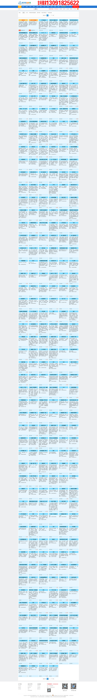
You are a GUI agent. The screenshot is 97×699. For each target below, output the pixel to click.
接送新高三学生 (63, 412)
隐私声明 (29, 687)
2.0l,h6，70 (43, 32)
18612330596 (53, 368)
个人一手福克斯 (43, 564)
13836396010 (73, 633)
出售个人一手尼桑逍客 (54, 615)
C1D (64, 387)
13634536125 (33, 557)
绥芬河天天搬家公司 (53, 20)
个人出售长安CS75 (23, 640)
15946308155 (43, 546)
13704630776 (23, 529)
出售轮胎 (33, 425)
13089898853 (43, 40)
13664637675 (43, 670)
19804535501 (23, 672)
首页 (20, 6)
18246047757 (23, 660)
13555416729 (33, 535)
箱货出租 (43, 108)
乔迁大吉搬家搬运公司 (64, 20)
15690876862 (63, 660)
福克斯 (74, 463)
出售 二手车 (33, 96)
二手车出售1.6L (74, 134)
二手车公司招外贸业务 (33, 121)
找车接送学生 (23, 121)
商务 (48, 6)
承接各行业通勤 (33, 134)
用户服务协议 (30, 685)
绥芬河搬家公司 (33, 45)
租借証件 (73, 501)
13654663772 (43, 205)
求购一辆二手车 (33, 463)
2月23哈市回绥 (43, 615)
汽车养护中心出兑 (23, 134)
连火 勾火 (63, 298)
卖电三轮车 (64, 197)
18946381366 (73, 419)
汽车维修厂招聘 (63, 653)
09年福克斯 (74, 425)
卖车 (53, 121)
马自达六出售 (53, 134)
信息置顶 (38, 687)
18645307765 (43, 644)
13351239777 (53, 329)
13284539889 (73, 267)
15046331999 (53, 469)
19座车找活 (33, 564)
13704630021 (33, 395)
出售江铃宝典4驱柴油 (53, 172)
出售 (74, 45)
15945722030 (23, 291)
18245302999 (23, 415)
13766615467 (33, 518)
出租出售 (33, 197)
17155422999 (23, 444)
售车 (74, 311)
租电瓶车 (63, 184)
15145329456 (63, 340)
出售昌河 (43, 539)
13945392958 (33, 176)
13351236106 (23, 87)
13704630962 (33, 254)
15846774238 (53, 643)
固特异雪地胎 (73, 387)
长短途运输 (50, 12)
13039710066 (33, 494)
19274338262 (73, 568)
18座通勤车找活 (43, 58)
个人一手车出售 (53, 159)
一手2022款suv (43, 134)
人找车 (33, 108)
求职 (30, 6)
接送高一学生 (23, 273)
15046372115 (23, 65)
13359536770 (33, 582)
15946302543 (43, 407)
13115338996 (63, 381)
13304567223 (53, 658)
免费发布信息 (75, 6)
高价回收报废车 (53, 83)
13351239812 (63, 442)
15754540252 (53, 443)
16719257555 (33, 379)
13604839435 (63, 364)
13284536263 (63, 179)
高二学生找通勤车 (23, 615)
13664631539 (33, 480)
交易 (37, 6)
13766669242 (33, 214)
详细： (20, 12)
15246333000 (73, 645)
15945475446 (43, 367)
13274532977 (43, 276)
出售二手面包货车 (23, 412)
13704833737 (53, 266)
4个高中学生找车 (23, 235)
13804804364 (33, 547)
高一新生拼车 (43, 172)
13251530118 (73, 507)
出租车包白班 (73, 577)
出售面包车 (23, 159)
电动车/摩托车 (44, 12)
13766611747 (73, 457)
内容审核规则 (30, 690)
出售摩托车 (33, 235)
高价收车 (43, 96)
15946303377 (73, 365)
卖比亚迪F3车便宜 (53, 640)
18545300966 (33, 345)
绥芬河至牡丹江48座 (63, 539)
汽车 (44, 6)
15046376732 (53, 177)
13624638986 (43, 188)
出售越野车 (43, 70)
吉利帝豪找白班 (23, 539)
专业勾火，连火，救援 (43, 387)
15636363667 (43, 433)
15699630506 (43, 607)
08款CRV (23, 184)
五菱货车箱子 (33, 526)
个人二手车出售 (33, 311)
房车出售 (33, 159)
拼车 (74, 83)
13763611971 (63, 250)
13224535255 (73, 153)
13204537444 (23, 228)
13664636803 (43, 632)
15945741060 (43, 291)
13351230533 (73, 142)
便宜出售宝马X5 (33, 172)
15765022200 (33, 610)
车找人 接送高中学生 (63, 70)
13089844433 (63, 557)
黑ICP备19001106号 (48, 695)
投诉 (28, 688)
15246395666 (33, 154)
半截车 (23, 425)
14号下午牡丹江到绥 (73, 615)
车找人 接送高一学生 (74, 70)
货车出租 (53, 96)
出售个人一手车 (23, 387)
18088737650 (23, 517)
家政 (34, 6)
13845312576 (53, 253)
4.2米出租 (53, 108)
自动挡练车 (23, 45)
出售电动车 (33, 640)
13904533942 (63, 264)
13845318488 (23, 175)
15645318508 (63, 228)
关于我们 (19, 685)
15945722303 (23, 306)
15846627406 (73, 530)
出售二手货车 (53, 501)
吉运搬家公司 (43, 45)
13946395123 (73, 518)
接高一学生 (23, 374)
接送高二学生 (63, 577)
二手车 (26, 12)
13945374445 (43, 99)
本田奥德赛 (64, 425)
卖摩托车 (73, 108)
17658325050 (73, 377)
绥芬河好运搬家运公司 (33, 32)
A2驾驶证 (63, 640)
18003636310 (33, 263)
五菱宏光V (53, 577)
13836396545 (63, 597)
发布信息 (38, 685)
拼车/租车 (38, 12)
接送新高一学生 (33, 412)
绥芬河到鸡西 (63, 159)
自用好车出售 (43, 83)
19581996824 (63, 187)
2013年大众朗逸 (53, 564)
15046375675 (33, 142)
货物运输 (23, 336)
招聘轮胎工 (54, 32)
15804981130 (53, 607)
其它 (58, 6)
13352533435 (53, 77)
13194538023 (23, 573)
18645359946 (33, 631)
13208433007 (73, 443)
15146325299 (23, 39)
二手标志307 (43, 602)
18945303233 (43, 177)
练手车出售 (54, 70)
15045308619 (53, 493)
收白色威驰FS (73, 602)
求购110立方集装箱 (53, 653)
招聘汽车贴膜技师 (63, 210)
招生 (41, 6)
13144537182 (63, 302)
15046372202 (73, 545)
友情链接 (19, 688)
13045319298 (73, 50)
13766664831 (33, 403)
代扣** (33, 260)
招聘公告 (63, 83)
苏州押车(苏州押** (53, 374)
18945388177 (63, 151)
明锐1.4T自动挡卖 (63, 96)
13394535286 (73, 554)
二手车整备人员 (23, 450)
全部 (23, 12)
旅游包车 (33, 210)
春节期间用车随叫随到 (64, 615)
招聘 (27, 6)
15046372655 (53, 453)
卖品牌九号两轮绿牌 (23, 311)
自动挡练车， (23, 298)
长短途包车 (74, 450)
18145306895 (53, 230)
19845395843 (63, 516)
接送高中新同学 (74, 412)
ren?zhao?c (23, 96)
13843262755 (33, 444)
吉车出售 (63, 172)
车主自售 (43, 311)
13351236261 (63, 545)
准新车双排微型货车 (23, 58)
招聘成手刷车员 (33, 222)
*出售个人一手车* (53, 273)
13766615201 (43, 225)
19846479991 (53, 402)
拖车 (53, 450)
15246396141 (53, 597)
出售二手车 (33, 83)
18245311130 (33, 50)
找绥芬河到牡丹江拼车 (33, 501)
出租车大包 (33, 577)
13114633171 (23, 153)
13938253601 (53, 215)
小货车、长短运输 (33, 653)
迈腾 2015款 (63, 58)
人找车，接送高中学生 (64, 108)
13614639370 (73, 593)
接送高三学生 (33, 298)
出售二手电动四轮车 (23, 602)
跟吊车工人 (74, 653)
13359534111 (73, 469)
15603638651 (43, 332)
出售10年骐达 (33, 184)
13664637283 (23, 482)
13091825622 (53, 26)
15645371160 (43, 481)
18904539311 (63, 76)
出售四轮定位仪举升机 (64, 32)
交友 (51, 6)
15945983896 (33, 62)
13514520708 (23, 584)
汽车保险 (73, 526)
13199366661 (33, 100)
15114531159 (63, 482)
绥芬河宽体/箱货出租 (74, 20)
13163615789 (73, 331)
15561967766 (23, 406)
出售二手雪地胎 (74, 121)
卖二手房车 (64, 450)
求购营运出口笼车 (74, 374)
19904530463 (23, 264)
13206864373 (23, 340)
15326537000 (43, 530)
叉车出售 (63, 146)
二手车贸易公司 (63, 374)
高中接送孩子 (23, 172)
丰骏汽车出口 (43, 425)
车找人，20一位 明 (23, 108)
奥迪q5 (43, 653)
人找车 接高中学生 (23, 83)
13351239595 (33, 658)
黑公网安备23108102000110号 (58, 695)
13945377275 (33, 669)
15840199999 (23, 454)
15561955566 (23, 594)
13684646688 (53, 62)
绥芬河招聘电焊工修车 (74, 58)
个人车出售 (43, 349)
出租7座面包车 (73, 564)
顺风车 (43, 235)
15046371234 (63, 290)
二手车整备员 (43, 20)
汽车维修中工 (53, 210)
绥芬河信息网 (31, 695)
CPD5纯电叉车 (33, 450)
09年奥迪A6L (63, 564)
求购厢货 (63, 463)
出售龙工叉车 (53, 463)
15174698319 (43, 28)
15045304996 (23, 556)
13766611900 (53, 100)
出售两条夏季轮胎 (43, 577)
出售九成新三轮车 (74, 349)
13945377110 (33, 192)
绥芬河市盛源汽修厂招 (23, 577)
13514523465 (73, 407)
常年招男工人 (63, 45)
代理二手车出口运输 (43, 222)
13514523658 (63, 125)
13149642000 (53, 139)
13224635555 (43, 267)
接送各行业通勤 (74, 197)
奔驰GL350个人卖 (43, 501)
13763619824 (73, 114)
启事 (55, 6)
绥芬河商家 (63, 6)
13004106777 (63, 63)
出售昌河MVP (73, 539)
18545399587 (23, 607)
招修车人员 (33, 273)
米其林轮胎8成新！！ (64, 526)
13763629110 (43, 583)
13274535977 (63, 569)
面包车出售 (64, 336)
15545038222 (73, 64)
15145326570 (33, 366)
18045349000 (53, 516)
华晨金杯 (43, 273)
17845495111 (53, 193)
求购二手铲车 (33, 615)
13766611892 (63, 113)
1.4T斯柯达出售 (74, 96)
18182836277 (23, 382)
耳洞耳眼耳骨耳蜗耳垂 (43, 640)
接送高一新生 (33, 336)
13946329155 (43, 454)
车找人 (63, 134)
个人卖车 (73, 260)
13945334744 (23, 370)
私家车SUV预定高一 (73, 159)
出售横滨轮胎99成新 (43, 260)
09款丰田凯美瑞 (43, 336)
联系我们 (19, 687)
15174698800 (43, 63)
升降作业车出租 (43, 121)
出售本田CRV (53, 235)
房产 (23, 6)
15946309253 (23, 163)
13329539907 (43, 77)
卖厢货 (43, 184)
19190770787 (33, 455)
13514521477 (53, 36)
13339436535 (63, 621)
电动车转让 (23, 146)
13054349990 (33, 289)
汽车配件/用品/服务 (32, 12)
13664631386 (33, 648)
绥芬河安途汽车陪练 (23, 564)
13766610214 (73, 606)
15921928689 (53, 381)
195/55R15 (33, 58)
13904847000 (63, 104)
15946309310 (23, 192)
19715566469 (43, 216)
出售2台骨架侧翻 (74, 146)
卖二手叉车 (74, 32)
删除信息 (38, 688)
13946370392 (43, 112)
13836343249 (63, 607)
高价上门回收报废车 (53, 387)
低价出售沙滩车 (23, 526)
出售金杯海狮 (53, 197)
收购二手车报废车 (33, 387)
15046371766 (43, 343)
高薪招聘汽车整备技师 (74, 210)
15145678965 (63, 534)
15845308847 (63, 330)
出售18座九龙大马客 (43, 159)
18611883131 (73, 319)
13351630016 (53, 416)
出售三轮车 (64, 501)
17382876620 (73, 243)
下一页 (52, 15)
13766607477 (33, 598)
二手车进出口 (63, 222)
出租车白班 (43, 197)
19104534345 (33, 328)
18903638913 (73, 252)
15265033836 (63, 646)
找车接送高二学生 (43, 450)
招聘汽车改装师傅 (43, 210)
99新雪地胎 (23, 260)
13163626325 (23, 113)
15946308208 (73, 36)
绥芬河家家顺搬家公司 (23, 32)
